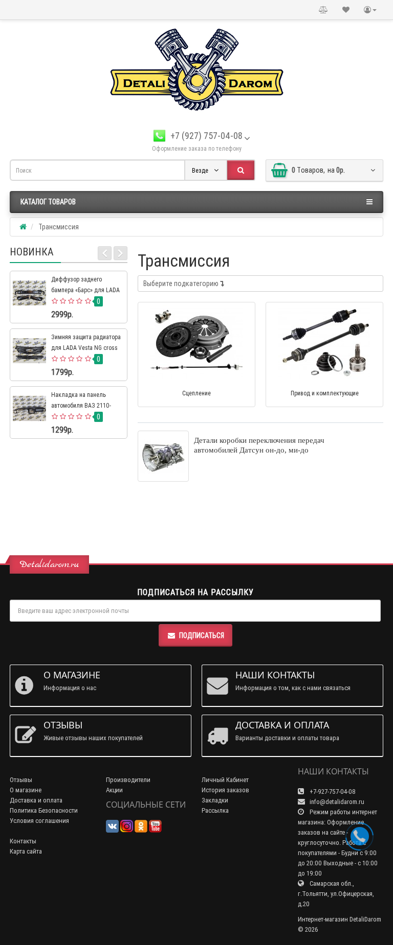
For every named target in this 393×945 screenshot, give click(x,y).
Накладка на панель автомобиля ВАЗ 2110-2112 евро (81, 405)
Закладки (215, 800)
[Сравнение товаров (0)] (323, 9)
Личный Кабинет (225, 779)
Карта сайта (26, 851)
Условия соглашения (39, 820)
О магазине (25, 790)
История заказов (225, 790)
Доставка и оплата (36, 800)
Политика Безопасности (44, 810)
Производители (128, 779)
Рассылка (215, 810)
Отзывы (21, 779)
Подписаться (201, 635)
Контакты (23, 841)
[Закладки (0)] (346, 9)
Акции (114, 790)
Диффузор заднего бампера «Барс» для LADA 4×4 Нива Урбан (85, 289)
